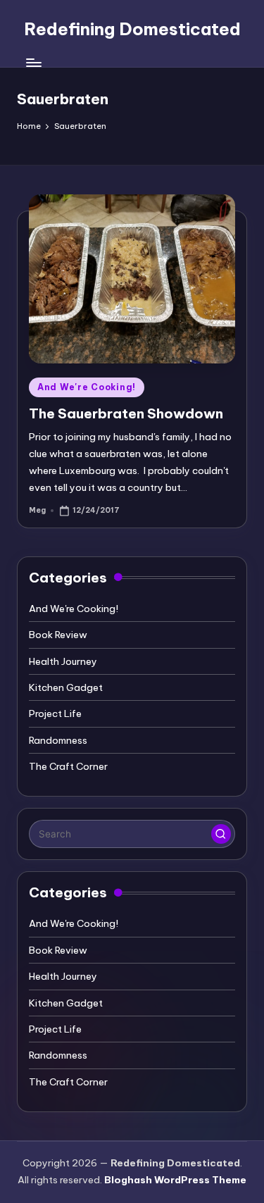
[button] (221, 834)
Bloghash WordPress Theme (175, 1179)
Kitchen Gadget (66, 687)
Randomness (58, 740)
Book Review (58, 634)
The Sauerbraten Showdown (126, 413)
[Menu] (33, 63)
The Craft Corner (68, 766)
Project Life (55, 713)
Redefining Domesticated (132, 28)
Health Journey (63, 661)
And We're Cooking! (86, 387)
